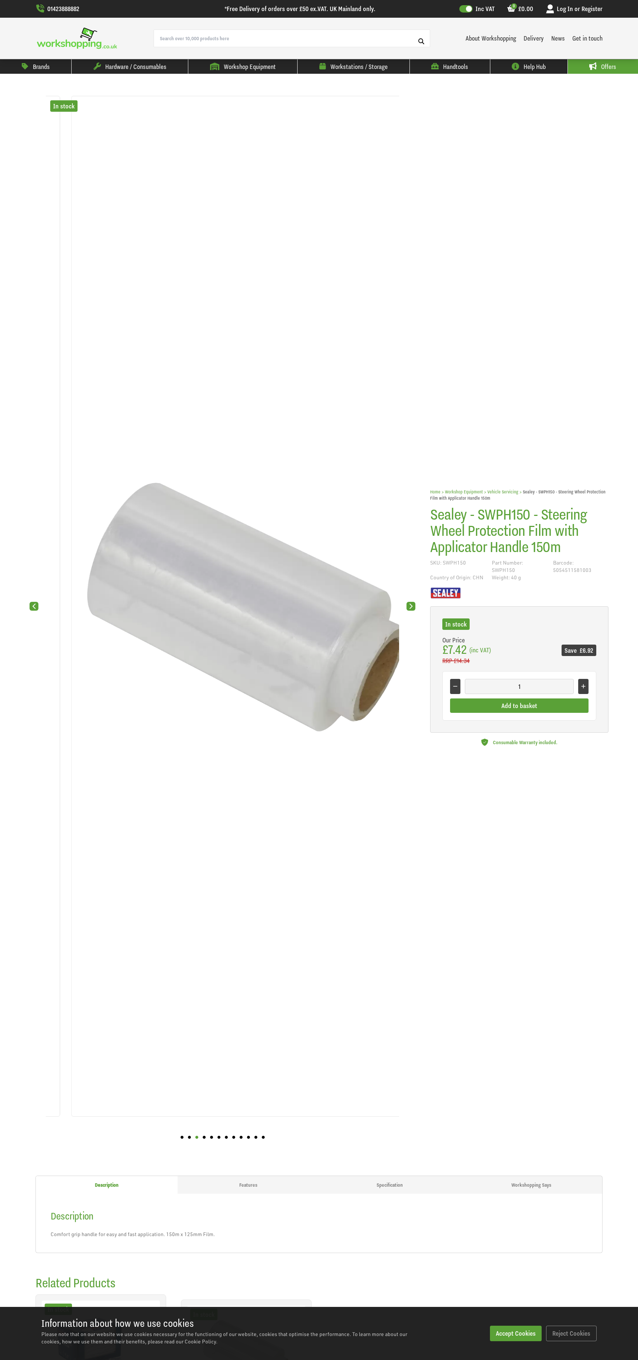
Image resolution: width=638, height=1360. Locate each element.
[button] (182, 1137)
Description (107, 1185)
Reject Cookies (571, 1333)
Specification (390, 1185)
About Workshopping (491, 38)
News (558, 38)
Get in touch (587, 38)
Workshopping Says (531, 1185)
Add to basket (519, 705)
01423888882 (63, 8)
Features (248, 1185)
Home (435, 492)
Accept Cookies (516, 1333)
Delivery (534, 38)
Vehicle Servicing (502, 492)
